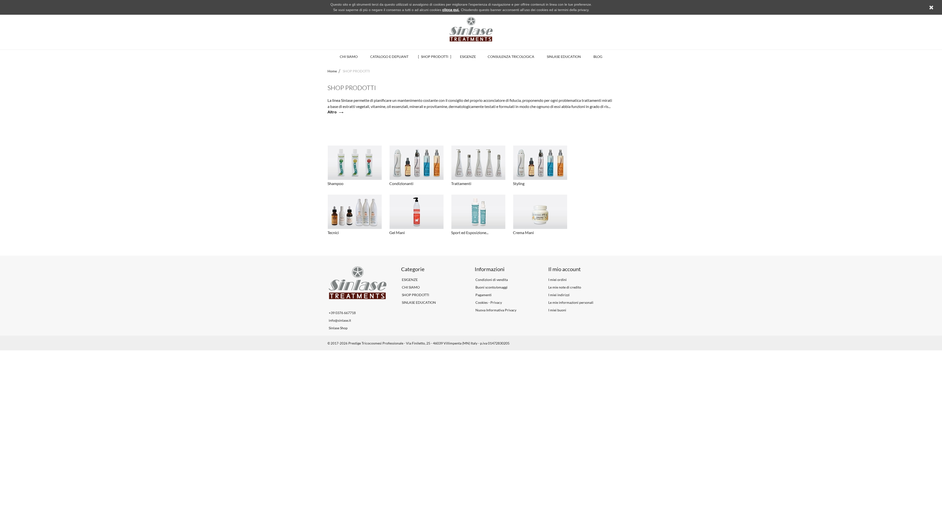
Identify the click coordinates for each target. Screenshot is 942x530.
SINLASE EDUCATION (564, 56)
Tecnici (333, 232)
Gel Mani (397, 232)
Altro (332, 111)
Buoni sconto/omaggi (491, 287)
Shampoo (335, 183)
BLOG (597, 56)
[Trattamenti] (478, 162)
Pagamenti (483, 295)
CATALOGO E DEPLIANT (389, 56)
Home (332, 71)
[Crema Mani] (540, 211)
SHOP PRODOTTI (434, 56)
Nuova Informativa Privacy (495, 310)
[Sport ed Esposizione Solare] (478, 211)
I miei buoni (557, 310)
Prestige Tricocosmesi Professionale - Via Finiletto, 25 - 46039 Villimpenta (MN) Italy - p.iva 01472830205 (429, 343)
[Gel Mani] (416, 211)
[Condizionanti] (416, 162)
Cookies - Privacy (488, 302)
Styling (518, 183)
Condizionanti (401, 183)
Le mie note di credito (564, 287)
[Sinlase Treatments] (471, 29)
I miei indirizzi (559, 295)
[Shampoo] (354, 162)
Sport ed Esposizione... (469, 232)
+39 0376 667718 (342, 313)
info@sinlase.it (340, 320)
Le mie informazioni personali (570, 302)
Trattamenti (461, 183)
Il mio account (564, 269)
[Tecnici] (354, 211)
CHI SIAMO (410, 287)
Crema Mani (523, 232)
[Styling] (540, 162)
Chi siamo (349, 56)
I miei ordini (557, 280)
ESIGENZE (468, 56)
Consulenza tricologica (511, 56)
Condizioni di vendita (491, 280)
